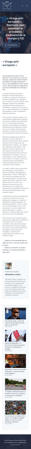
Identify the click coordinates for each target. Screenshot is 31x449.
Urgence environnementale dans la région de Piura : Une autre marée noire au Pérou (15, 243)
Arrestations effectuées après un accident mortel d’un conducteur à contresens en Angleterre (15, 393)
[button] (22, 5)
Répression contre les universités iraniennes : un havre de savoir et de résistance (15, 371)
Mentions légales (15, 444)
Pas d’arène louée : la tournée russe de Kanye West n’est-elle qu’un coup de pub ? (14, 323)
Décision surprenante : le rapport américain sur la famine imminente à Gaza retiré (14, 250)
